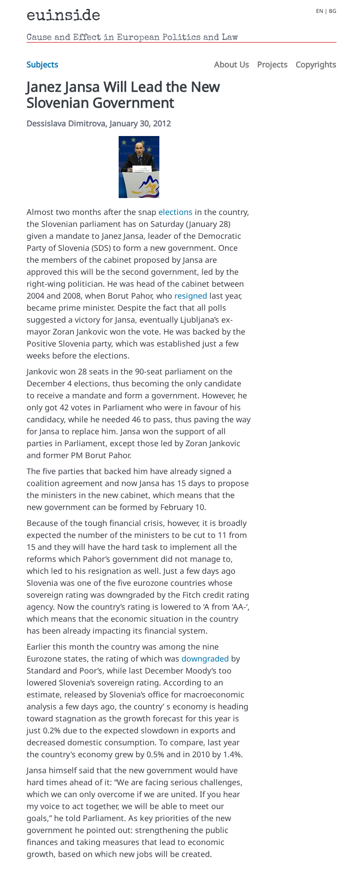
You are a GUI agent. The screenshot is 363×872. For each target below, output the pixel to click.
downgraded (205, 658)
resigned (190, 295)
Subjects (42, 64)
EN (319, 11)
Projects (272, 64)
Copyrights (316, 64)
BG (332, 11)
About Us (231, 64)
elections (175, 211)
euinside (63, 17)
